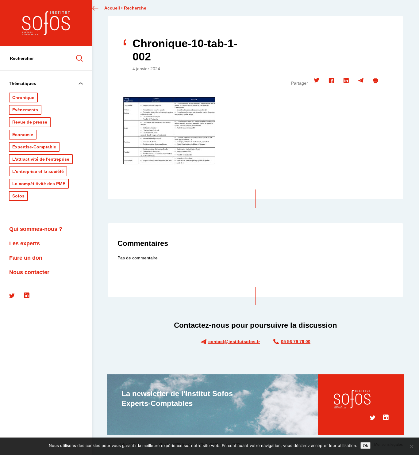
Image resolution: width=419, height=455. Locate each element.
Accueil (112, 8)
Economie (22, 134)
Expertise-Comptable (34, 146)
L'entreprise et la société (38, 171)
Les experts (24, 243)
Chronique (23, 97)
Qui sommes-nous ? (35, 229)
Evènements (25, 109)
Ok (365, 445)
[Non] (411, 446)
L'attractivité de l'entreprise (40, 159)
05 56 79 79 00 (295, 341)
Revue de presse (29, 122)
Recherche (135, 8)
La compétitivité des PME (38, 183)
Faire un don (25, 258)
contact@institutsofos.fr (234, 341)
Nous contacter (29, 272)
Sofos (18, 195)
